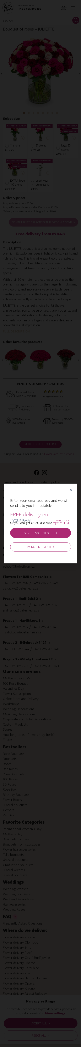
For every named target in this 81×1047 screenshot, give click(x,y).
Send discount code (40, 539)
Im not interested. (40, 552)
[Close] (70, 484)
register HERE (61, 528)
